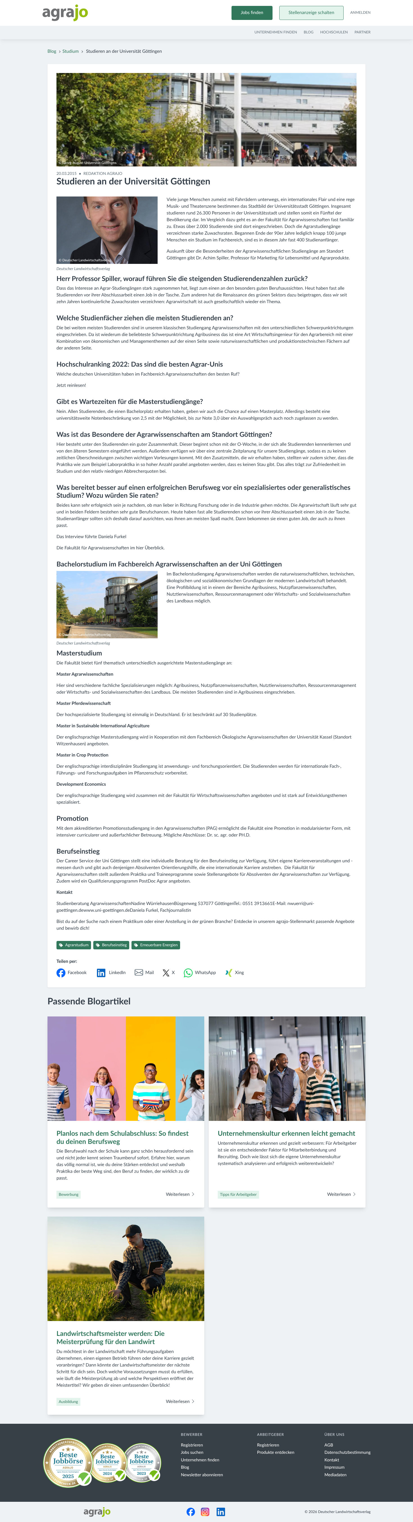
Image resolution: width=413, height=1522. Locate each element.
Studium (70, 51)
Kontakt (331, 1460)
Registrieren (192, 1445)
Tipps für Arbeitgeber (238, 1195)
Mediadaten (335, 1475)
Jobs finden (252, 13)
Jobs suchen (192, 1452)
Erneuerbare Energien (159, 945)
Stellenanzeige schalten (311, 13)
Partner (363, 32)
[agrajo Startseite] (65, 12)
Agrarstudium (76, 945)
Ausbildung (68, 1402)
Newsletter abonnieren (202, 1475)
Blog (309, 32)
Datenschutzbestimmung (347, 1452)
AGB (328, 1445)
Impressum (334, 1467)
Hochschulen (334, 32)
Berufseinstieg (114, 945)
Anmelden (360, 13)
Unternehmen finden (276, 32)
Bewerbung (68, 1195)
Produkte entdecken (275, 1452)
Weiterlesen (178, 1194)
